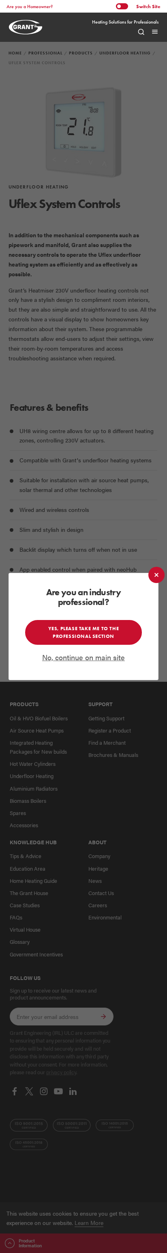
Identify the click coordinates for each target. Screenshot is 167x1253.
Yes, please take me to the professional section (83, 632)
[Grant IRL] (29, 27)
